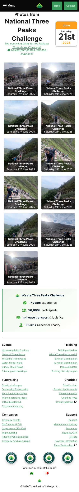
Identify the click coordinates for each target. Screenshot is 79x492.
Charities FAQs (69, 397)
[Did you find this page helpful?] (32, 473)
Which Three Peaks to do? (63, 354)
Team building (9, 432)
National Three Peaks (13, 354)
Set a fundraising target (14, 393)
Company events (11, 420)
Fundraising (10, 380)
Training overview (67, 350)
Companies (10, 414)
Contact (70, 5)
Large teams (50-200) (14, 428)
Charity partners (64, 401)
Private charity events (65, 389)
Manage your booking (65, 424)
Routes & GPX (69, 432)
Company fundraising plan (16, 440)
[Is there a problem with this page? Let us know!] (47, 473)
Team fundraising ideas (14, 397)
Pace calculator (68, 366)
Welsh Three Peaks (12, 362)
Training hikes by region (64, 371)
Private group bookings (14, 371)
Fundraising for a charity (15, 389)
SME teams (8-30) (12, 424)
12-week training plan (65, 362)
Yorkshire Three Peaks (14, 358)
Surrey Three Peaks (12, 366)
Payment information (66, 440)
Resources (71, 428)
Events (7, 345)
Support (71, 414)
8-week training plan (66, 358)
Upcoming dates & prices (15, 350)
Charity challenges (12, 385)
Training (71, 345)
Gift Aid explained (11, 401)
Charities (70, 380)
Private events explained (15, 436)
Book (57, 5)
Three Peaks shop (63, 445)
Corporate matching (12, 406)
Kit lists (73, 436)
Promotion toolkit (68, 393)
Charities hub (70, 385)
